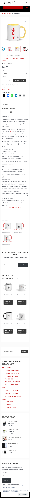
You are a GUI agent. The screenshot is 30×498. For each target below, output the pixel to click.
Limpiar (4, 76)
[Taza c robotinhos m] (7, 238)
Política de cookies (15, 491)
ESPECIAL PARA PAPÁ (12, 373)
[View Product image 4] (9, 49)
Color (3, 70)
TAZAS (7, 55)
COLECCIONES (6, 368)
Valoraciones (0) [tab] (7, 112)
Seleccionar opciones (8, 331)
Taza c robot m (18, 229)
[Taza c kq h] (7, 226)
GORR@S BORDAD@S (12, 393)
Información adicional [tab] (8, 108)
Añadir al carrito (19, 80)
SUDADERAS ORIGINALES (13, 396)
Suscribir (6, 480)
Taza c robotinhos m (7, 241)
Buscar (24, 351)
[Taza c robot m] (19, 226)
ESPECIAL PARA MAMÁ (12, 370)
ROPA (4, 388)
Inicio (3, 55)
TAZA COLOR (14, 55)
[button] (13, 7)
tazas (11, 131)
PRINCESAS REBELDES (12, 382)
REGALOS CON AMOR (9, 58)
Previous (2, 49)
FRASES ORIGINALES (11, 379)
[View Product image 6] (25, 49)
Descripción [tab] (5, 104)
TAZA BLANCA (9, 401)
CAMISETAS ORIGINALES (12, 390)
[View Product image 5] (17, 49)
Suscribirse (23, 265)
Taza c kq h (5, 229)
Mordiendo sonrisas (15, 207)
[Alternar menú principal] (26, 3)
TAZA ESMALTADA (10, 407)
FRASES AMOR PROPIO (12, 376)
